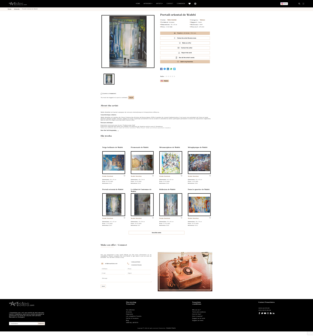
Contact (170, 3)
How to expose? (197, 316)
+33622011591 (135, 262)
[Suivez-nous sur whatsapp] (171, 69)
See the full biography (109, 130)
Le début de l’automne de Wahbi (141, 190)
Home (138, 3)
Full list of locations (132, 318)
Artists (159, 3)
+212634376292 (136, 265)
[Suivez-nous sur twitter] (174, 69)
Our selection (130, 310)
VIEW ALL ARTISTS (132, 322)
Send (103, 286)
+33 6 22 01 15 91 (263, 308)
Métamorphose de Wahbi (169, 147)
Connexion (181, 3)
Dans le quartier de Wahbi (198, 189)
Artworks (147, 3)
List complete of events (134, 316)
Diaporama (129, 314)
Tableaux (202, 20)
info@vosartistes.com (111, 263)
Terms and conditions (199, 312)
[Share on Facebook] (161, 69)
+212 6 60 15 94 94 (264, 310)
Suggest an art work (198, 318)
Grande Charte (171, 328)
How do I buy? (196, 314)
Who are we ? (196, 310)
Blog (127, 320)
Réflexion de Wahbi (167, 189)
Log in (131, 97)
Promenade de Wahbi (139, 147)
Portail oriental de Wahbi (112, 189)
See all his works (156, 232)
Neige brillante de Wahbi (112, 147)
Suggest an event (197, 320)
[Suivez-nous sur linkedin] (168, 69)
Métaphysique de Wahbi (197, 147)
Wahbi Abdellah (172, 20)
